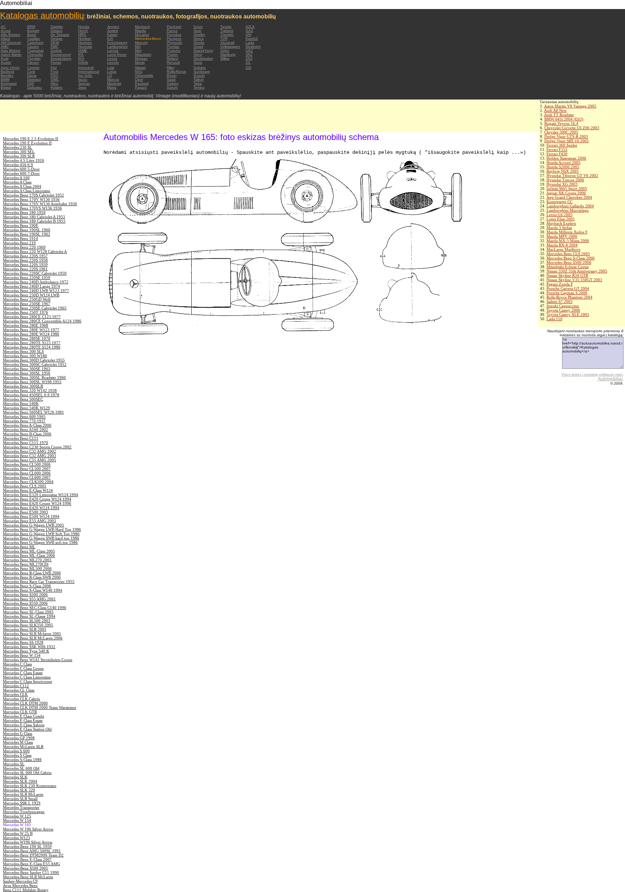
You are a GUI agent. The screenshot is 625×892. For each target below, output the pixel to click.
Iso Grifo (85, 75)
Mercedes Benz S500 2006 (569, 262)
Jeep (82, 87)
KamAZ (252, 39)
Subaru (200, 67)
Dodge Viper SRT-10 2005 (566, 141)
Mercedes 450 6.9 (18, 164)
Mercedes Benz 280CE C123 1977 (32, 316)
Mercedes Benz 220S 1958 (25, 260)
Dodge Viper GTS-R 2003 (566, 136)
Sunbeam (202, 71)
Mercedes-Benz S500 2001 (25, 868)
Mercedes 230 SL (17, 147)
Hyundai (85, 46)
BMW (5, 79)
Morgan (141, 58)
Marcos (113, 79)
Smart (198, 46)
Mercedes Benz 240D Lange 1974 (31, 286)
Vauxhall (227, 43)
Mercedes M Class (18, 742)
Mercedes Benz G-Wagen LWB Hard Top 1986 (42, 529)
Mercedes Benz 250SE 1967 (26, 303)
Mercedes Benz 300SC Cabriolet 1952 (35, 364)
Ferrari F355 (557, 149)
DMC (55, 46)
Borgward (9, 83)
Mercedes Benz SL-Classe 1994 (29, 616)
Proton (172, 54)
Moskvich (253, 46)
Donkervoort (61, 54)
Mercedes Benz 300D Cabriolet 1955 (34, 360)
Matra (111, 87)
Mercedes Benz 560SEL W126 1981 (33, 412)
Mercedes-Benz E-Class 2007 (27, 859)
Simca (199, 39)
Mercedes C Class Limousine (27, 677)
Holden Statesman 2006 (566, 158)
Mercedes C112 (16, 686)
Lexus (112, 58)
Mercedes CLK (15, 694)
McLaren (142, 35)
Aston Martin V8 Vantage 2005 (570, 106)
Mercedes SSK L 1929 (22, 803)
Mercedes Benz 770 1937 (24, 421)
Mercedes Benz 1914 (20, 238)
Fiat (54, 67)
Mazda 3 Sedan (559, 227)
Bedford (7, 71)
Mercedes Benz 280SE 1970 (26, 338)
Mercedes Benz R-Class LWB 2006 (32, 573)
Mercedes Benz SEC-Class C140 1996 (34, 607)
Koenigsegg (117, 43)
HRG (82, 35)
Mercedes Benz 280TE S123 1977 (31, 343)
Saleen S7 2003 (560, 301)
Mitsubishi (143, 54)
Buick (31, 35)
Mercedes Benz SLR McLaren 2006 (33, 638)
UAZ (249, 50)
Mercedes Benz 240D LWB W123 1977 (36, 290)
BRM (31, 27)
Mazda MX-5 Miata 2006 (568, 240)
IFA (81, 54)
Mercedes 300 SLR (19, 156)
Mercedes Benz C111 (20, 438)
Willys (224, 58)
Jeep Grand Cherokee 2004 (569, 197)
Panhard (174, 27)
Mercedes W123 (16, 838)
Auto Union (10, 67)
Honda (83, 27)
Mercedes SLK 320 (19, 790)
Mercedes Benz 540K (21, 403)
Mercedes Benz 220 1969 (24, 247)
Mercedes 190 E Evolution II (27, 143)
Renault (173, 62)
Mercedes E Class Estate (23, 720)
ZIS (248, 67)
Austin (6, 62)
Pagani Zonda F (560, 284)
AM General (11, 43)
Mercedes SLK (15, 777)
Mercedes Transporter (21, 807)
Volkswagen (230, 46)
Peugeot (174, 39)
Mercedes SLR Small (20, 798)
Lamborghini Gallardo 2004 (570, 206)
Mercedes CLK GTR (20, 712)
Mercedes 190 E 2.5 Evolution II (30, 138)
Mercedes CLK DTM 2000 (25, 703)
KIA (110, 39)
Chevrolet (35, 54)
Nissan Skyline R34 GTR (567, 275)
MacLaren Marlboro (564, 249)
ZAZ (249, 58)
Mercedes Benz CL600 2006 (27, 473)
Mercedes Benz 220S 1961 (25, 269)
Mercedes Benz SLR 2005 (24, 629)
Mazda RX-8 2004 (562, 245)
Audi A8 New (555, 110)
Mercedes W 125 (17, 816)
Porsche (173, 50)
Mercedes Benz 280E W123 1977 (31, 329)
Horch (83, 31)
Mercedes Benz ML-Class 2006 (29, 555)
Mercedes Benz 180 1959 (24, 212)
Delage (57, 39)
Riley (171, 67)
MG (138, 46)
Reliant (172, 58)
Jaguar (84, 83)
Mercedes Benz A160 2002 (25, 429)
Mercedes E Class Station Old (27, 729)
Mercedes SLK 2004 (20, 781)
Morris (140, 62)
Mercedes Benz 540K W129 (26, 408)
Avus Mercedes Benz (20, 885)
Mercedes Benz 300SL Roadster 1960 (34, 377)
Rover (172, 75)
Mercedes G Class (17, 733)
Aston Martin (11, 54)
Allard (5, 39)
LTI (109, 75)
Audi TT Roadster (559, 115)
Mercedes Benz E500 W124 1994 (31, 516)
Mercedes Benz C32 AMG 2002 (29, 451)
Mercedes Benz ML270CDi (25, 564)
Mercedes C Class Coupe (23, 668)
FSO (54, 75)
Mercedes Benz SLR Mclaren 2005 (32, 633)
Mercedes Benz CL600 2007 (27, 477)
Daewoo (34, 79)
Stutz (198, 62)
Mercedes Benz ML (19, 547)
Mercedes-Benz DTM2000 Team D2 (33, 855)
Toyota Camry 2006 (563, 310)
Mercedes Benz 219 (19, 243)
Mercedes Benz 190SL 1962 (26, 234)
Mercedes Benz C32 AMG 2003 (29, 455)
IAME (82, 50)
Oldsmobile (144, 75)
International (88, 71)
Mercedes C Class (17, 664)
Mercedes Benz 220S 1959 (25, 264)
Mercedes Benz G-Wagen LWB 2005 (33, 525)
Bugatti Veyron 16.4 (561, 123)
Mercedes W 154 (17, 820)
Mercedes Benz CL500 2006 (27, 464)
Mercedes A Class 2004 (22, 186)
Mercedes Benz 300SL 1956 (26, 373)
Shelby (199, 35)
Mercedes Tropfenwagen (23, 811)
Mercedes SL (14, 764)
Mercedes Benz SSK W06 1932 (29, 646)
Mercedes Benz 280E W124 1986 (31, 334)
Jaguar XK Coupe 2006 (566, 193)
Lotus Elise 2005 (561, 219)
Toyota (225, 27)
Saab (171, 79)
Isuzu (82, 79)
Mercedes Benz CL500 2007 (27, 468)
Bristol (6, 87)
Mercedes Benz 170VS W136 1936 (32, 208)
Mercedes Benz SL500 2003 (26, 620)
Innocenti (86, 67)
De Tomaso (60, 35)
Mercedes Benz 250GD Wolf (27, 299)
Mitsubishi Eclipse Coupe (568, 267)
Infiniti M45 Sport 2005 (567, 188)
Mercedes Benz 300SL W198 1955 (32, 382)
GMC (55, 79)
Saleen (173, 83)
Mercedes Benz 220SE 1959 (26, 277)
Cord (31, 71)
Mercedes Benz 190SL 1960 (26, 230)
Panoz (172, 31)
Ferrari (56, 62)
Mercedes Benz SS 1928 (23, 642)
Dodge (56, 50)
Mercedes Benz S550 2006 (25, 603)
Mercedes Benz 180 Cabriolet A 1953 (34, 217)
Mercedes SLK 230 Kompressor (29, 785)
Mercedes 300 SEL (19, 151)
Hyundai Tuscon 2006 (565, 180)
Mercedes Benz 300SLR (23, 386)
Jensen (113, 27)
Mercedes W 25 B (18, 833)
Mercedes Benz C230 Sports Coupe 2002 (37, 447)
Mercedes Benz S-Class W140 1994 (32, 590)
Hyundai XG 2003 (562, 184)
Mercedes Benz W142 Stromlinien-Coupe (37, 660)
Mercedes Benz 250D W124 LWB (31, 295)
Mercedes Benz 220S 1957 (25, 256)
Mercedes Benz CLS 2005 (568, 253)
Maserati (114, 83)
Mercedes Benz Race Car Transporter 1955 (39, 581)
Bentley (7, 75)
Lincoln (113, 62)
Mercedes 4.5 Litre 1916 (23, 160)
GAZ (249, 31)
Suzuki (199, 75)
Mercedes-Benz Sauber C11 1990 (31, 872)
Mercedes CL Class (18, 690)
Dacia (32, 75)
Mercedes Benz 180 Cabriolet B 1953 (34, 221)
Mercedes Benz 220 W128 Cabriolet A (35, 251)
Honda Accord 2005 (564, 162)
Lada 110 (554, 319)
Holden (57, 87)
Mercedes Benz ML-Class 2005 (29, 551)
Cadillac (33, 39)
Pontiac (173, 46)
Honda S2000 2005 (563, 167)
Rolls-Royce (176, 71)
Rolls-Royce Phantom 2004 (569, 297)
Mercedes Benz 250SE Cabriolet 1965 (35, 308)
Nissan (140, 67)
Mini (138, 50)
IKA (81, 58)
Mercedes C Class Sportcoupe (27, 681)
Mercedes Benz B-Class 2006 (27, 434)
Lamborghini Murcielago (568, 210)
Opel (139, 79)
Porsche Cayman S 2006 (567, 293)
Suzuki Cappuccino (563, 306)
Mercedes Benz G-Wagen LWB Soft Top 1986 (41, 534)
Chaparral (35, 50)
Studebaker (203, 58)
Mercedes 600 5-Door (21, 169)
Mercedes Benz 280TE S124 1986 (31, 347)
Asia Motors (10, 50)
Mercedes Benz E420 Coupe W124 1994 (37, 499)
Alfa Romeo (10, 35)
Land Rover (117, 54)
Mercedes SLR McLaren (23, 794)
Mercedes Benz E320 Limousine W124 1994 (40, 494)
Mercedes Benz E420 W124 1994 (31, 508)
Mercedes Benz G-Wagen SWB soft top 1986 (40, 542)
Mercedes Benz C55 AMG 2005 (29, 460)
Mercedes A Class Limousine (26, 191)
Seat (197, 31)
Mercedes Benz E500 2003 (25, 512)
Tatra (198, 83)
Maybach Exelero (561, 223)
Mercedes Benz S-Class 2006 (571, 258)
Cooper (33, 67)
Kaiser (112, 35)
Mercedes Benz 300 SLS (23, 351)
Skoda (199, 43)
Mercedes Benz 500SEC (23, 399)
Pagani (141, 87)
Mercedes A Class (17, 182)
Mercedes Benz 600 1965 (24, 416)
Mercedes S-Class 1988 (22, 759)
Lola (110, 67)
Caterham (35, 43)
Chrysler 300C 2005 (561, 132)
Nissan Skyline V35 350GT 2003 (574, 280)
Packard (142, 83)
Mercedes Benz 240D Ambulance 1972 (35, 282)
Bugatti (33, 31)
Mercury (141, 43)
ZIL (248, 62)
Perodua (174, 35)
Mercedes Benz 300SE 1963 (26, 369)
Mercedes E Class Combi (23, 716)
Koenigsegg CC (560, 201)
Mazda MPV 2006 (562, 236)
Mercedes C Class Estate (23, 673)
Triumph (227, 35)
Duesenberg (61, 58)
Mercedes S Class (17, 755)
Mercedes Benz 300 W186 (25, 356)
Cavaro (33, 46)
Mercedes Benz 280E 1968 (25, 325)
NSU (139, 71)
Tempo (199, 87)
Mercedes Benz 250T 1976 (25, 312)
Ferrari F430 (557, 154)
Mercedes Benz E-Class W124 (28, 490)
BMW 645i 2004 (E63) (563, 119)
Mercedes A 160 (16, 178)
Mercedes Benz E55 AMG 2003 (29, 521)
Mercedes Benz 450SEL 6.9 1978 (31, 395)
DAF (30, 83)
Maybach (142, 27)
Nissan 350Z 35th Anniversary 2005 (577, 271)
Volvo (224, 50)
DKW (55, 43)
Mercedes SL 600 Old (21, 768)
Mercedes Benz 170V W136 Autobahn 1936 (40, 204)
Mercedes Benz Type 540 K (26, 651)
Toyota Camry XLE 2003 (568, 314)
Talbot (199, 79)
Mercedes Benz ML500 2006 (27, 568)
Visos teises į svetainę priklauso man (591, 374)
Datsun (57, 31)
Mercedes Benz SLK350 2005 (28, 625)
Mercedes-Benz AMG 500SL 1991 (32, 851)
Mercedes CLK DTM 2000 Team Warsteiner (39, 707)
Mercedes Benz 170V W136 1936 (31, 199)
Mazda (140, 31)
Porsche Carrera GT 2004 (568, 288)
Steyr (198, 54)
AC (3, 27)
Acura (5, 31)
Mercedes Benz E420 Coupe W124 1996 (37, 503)
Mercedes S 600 (16, 751)
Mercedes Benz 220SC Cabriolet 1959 (35, 273)
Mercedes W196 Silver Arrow (27, 842)
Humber (84, 39)
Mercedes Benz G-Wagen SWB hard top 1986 (41, 538)
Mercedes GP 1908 (19, 738)
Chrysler (34, 58)
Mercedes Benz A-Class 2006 (27, 425)
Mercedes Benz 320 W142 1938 (30, 390)
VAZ (249, 54)
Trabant (226, 31)
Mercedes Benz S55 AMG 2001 (29, 599)
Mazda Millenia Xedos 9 (567, 232)
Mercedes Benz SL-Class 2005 (28, 612)
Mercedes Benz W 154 (22, 655)
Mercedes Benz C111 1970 (25, 442)
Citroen (33, 62)
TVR (224, 39)
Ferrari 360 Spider (562, 145)
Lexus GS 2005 (560, 214)
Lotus (111, 71)
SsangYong (203, 50)
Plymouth (174, 43)
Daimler (57, 27)
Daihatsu (34, 87)
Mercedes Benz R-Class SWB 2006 (32, 577)
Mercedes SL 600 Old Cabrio (27, 772)
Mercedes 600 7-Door (21, 173)
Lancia (112, 50)
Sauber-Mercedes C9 (20, 881)
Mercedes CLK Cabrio (21, 699)
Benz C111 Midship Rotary (25, 890)
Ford (54, 71)
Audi (4, 58)
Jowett (112, 31)
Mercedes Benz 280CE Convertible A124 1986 (42, 321)
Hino (54, 83)
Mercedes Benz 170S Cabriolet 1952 (33, 195)
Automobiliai (610, 378)
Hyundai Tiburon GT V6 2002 (572, 175)
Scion (198, 27)
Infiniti (83, 62)
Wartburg (227, 54)
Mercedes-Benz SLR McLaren (28, 877)
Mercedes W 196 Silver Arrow (28, 829)
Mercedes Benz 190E (20, 225)
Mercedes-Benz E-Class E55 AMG (31, 864)
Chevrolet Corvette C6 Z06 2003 (571, 128)
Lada (250, 43)
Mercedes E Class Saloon (23, 725)
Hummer (85, 43)
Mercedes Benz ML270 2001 (27, 560)
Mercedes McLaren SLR (23, 746)
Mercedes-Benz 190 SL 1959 (27, 846)
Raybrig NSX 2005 (563, 171)
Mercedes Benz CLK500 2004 (28, 481)
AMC (5, 46)
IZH (248, 35)
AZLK (250, 27)
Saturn (172, 87)
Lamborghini (117, 46)
